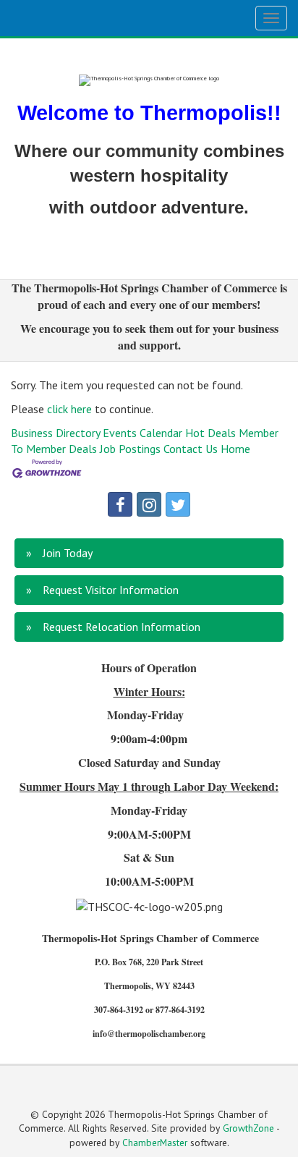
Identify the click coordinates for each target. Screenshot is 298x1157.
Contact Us (190, 448)
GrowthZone (248, 1128)
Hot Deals (210, 432)
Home (235, 448)
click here (69, 409)
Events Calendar (142, 432)
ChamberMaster (154, 1142)
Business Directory (55, 432)
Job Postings (130, 448)
